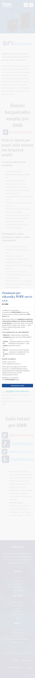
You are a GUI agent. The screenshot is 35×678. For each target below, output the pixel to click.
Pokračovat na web (17, 385)
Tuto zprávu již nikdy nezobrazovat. (17, 391)
